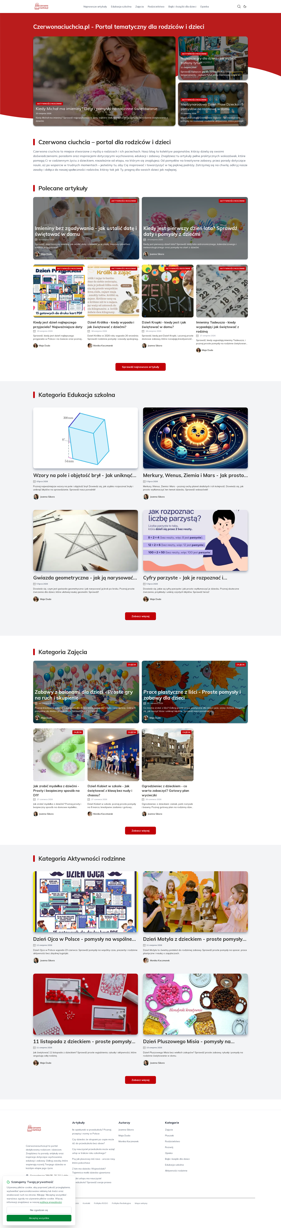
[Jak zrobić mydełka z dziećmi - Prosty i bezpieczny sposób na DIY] (59, 754)
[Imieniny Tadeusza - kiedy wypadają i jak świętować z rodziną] (222, 291)
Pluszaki (169, 1135)
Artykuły (78, 1122)
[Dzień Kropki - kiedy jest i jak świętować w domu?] (168, 291)
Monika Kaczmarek (160, 960)
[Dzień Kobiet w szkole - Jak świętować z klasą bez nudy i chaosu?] (113, 754)
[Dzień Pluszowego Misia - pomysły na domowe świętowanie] (195, 1004)
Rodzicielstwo (156, 6)
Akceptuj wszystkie (39, 1218)
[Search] (239, 6)
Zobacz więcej (140, 616)
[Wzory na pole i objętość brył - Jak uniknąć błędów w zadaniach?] (85, 437)
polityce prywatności (51, 1202)
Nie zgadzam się (39, 1210)
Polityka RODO (101, 1203)
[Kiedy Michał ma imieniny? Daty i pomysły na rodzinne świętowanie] (104, 81)
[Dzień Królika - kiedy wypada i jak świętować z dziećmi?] (113, 291)
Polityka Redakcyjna (121, 1203)
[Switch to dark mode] (245, 6)
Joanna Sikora (157, 254)
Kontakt (86, 1203)
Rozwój (169, 1147)
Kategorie (172, 1122)
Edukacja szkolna (121, 6)
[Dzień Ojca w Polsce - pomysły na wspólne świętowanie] (85, 901)
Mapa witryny (141, 1203)
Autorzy (124, 1122)
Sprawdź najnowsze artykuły (140, 366)
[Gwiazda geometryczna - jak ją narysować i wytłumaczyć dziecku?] (85, 540)
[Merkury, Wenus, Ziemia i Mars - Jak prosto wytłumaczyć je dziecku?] (195, 437)
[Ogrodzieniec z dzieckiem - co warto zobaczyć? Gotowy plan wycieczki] (168, 754)
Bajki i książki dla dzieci (182, 6)
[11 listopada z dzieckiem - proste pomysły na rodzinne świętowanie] (85, 1004)
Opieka (204, 6)
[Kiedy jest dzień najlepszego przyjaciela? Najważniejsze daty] (59, 291)
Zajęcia (139, 6)
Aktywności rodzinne (176, 1170)
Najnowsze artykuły (95, 6)
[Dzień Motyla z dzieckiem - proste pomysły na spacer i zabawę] (195, 901)
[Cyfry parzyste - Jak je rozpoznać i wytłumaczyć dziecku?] (195, 540)
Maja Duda (46, 254)
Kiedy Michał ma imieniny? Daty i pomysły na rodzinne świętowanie (96, 108)
